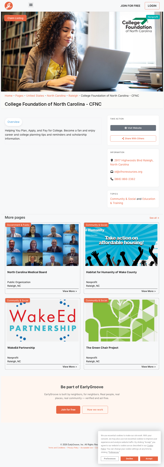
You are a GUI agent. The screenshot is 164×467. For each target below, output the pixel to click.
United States (35, 95)
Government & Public (18, 224)
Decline (129, 459)
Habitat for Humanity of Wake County (111, 272)
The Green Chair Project (102, 347)
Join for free (68, 409)
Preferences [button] (114, 452)
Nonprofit (153, 16)
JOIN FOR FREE (130, 5)
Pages (19, 95)
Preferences (110, 459)
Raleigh (73, 95)
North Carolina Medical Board (27, 272)
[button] (30, 5)
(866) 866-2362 (124, 179)
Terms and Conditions (56, 448)
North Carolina (56, 95)
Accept (149, 459)
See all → (154, 217)
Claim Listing (15, 18)
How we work (95, 409)
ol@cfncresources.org (128, 171)
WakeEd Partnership (21, 347)
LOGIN (152, 5)
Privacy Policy (72, 448)
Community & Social (123, 198)
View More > (70, 291)
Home (8, 95)
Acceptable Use (87, 448)
